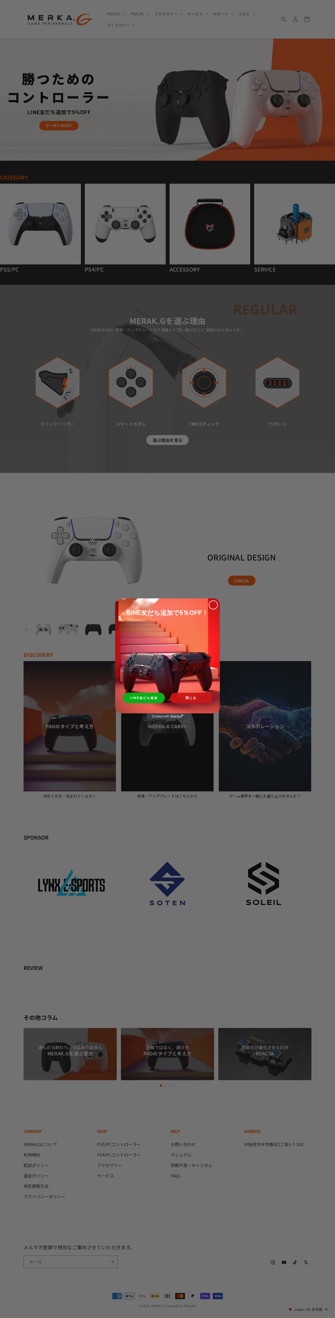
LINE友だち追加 (144, 698)
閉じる (191, 698)
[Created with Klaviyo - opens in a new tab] (167, 716)
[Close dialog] (213, 605)
